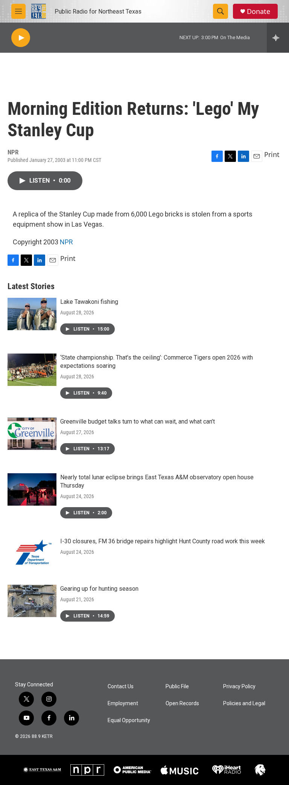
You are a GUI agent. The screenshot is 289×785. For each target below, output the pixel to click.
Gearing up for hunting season (99, 588)
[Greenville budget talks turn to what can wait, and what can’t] (32, 434)
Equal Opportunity (129, 720)
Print (272, 154)
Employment (123, 703)
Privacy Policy (239, 686)
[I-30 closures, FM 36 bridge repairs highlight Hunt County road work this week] (32, 553)
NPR (66, 242)
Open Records (182, 703)
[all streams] (278, 38)
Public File (177, 686)
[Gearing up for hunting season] (32, 601)
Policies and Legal (244, 703)
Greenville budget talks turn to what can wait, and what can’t (137, 421)
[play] (21, 38)
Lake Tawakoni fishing (89, 301)
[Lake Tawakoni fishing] (32, 314)
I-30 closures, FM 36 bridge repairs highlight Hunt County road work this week (162, 541)
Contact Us (121, 686)
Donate (258, 11)
